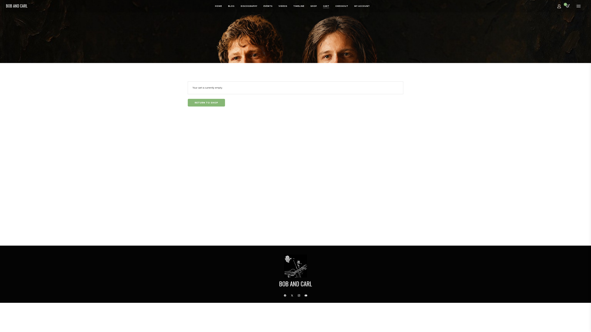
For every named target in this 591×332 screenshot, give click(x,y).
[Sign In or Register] (559, 7)
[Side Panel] (578, 6)
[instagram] (299, 295)
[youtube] (306, 295)
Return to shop (206, 102)
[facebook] (285, 295)
